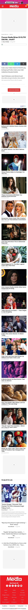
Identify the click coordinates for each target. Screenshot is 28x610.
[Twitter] (13, 586)
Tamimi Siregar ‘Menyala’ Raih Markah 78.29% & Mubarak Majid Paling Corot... (12, 506)
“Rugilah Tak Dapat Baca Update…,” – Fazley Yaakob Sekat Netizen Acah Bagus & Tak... (14, 533)
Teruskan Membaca (14, 90)
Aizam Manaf (4, 509)
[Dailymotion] (21, 586)
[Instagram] (10, 586)
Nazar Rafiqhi (6, 41)
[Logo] (14, 6)
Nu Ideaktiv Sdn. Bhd (13, 608)
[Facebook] (7, 586)
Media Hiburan (4, 34)
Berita (11, 34)
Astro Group (24, 608)
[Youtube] (18, 586)
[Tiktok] (15, 586)
